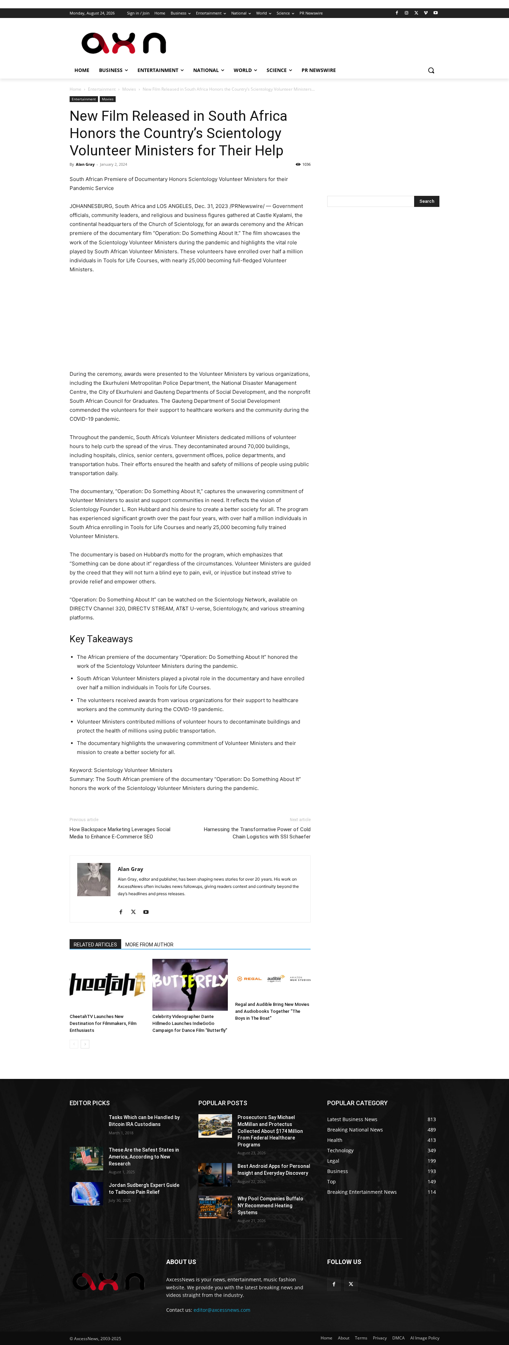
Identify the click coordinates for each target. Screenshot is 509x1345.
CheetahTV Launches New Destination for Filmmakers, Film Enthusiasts (103, 1023)
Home (75, 89)
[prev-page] (74, 1044)
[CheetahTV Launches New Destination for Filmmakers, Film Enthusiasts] (107, 985)
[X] (416, 13)
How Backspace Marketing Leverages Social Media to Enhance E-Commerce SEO (120, 833)
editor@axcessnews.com (222, 1310)
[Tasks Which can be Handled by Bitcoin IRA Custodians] (86, 1126)
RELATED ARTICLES (95, 944)
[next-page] (85, 1044)
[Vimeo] (426, 13)
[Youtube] (435, 13)
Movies (129, 89)
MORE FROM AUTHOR (149, 944)
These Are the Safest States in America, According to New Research (144, 1156)
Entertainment (102, 89)
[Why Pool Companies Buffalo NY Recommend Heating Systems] (215, 1207)
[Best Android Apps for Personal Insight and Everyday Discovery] (215, 1175)
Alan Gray (85, 164)
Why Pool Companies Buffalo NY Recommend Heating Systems (270, 1205)
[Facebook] (397, 13)
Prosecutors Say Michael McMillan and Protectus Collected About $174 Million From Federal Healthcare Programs (270, 1131)
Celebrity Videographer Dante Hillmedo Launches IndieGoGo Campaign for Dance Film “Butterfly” (189, 1023)
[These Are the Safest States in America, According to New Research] (86, 1158)
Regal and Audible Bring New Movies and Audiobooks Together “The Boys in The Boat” (272, 1011)
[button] (431, 70)
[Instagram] (407, 13)
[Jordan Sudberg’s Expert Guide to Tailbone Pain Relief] (86, 1194)
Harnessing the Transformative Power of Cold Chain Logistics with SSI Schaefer (257, 833)
